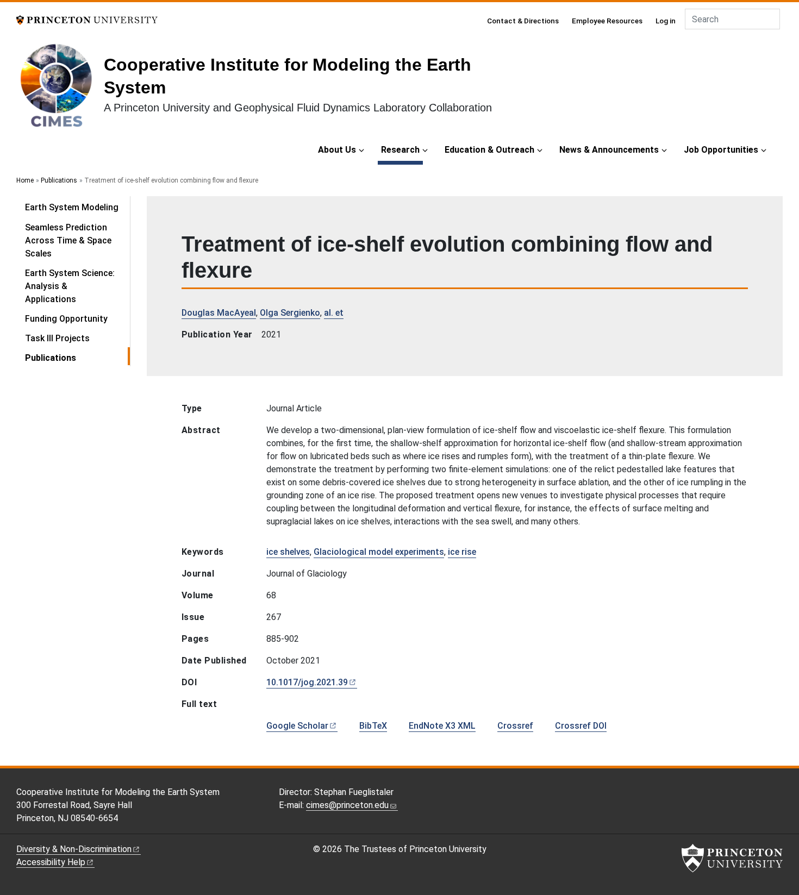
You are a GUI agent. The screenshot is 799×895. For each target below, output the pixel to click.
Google (297, 726)
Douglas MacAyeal (219, 313)
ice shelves (288, 552)
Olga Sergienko (290, 313)
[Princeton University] (87, 19)
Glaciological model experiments (379, 552)
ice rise (462, 552)
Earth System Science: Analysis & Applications (70, 286)
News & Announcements (609, 150)
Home (25, 180)
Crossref (515, 726)
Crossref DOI (581, 726)
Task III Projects (57, 338)
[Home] (60, 89)
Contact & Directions (523, 20)
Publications (59, 180)
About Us (337, 150)
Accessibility (50, 862)
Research (402, 149)
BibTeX (373, 726)
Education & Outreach (489, 150)
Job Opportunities (721, 150)
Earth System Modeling (71, 207)
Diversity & (74, 849)
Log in (666, 20)
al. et (334, 313)
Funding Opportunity (66, 319)
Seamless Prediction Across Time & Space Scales (68, 240)
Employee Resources (607, 20)
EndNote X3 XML (442, 726)
